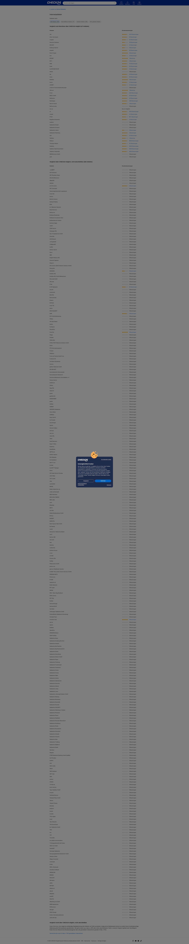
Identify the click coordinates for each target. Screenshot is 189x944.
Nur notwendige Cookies (106, 459)
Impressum (109, 484)
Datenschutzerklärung (82, 483)
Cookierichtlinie (81, 484)
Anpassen (86, 480)
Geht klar (103, 480)
